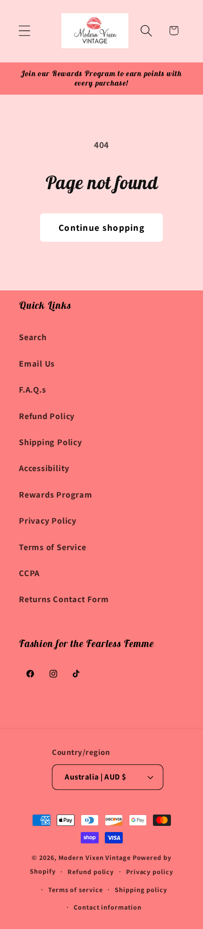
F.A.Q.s (32, 389)
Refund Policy (47, 415)
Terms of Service (52, 546)
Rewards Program (56, 494)
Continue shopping (101, 227)
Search (33, 336)
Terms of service (75, 889)
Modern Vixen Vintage (95, 857)
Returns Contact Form (64, 599)
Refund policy (91, 871)
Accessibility (44, 467)
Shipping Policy (50, 441)
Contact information (107, 907)
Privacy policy (149, 871)
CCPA (29, 572)
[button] (24, 30)
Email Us (37, 363)
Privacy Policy (47, 520)
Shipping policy (141, 889)
